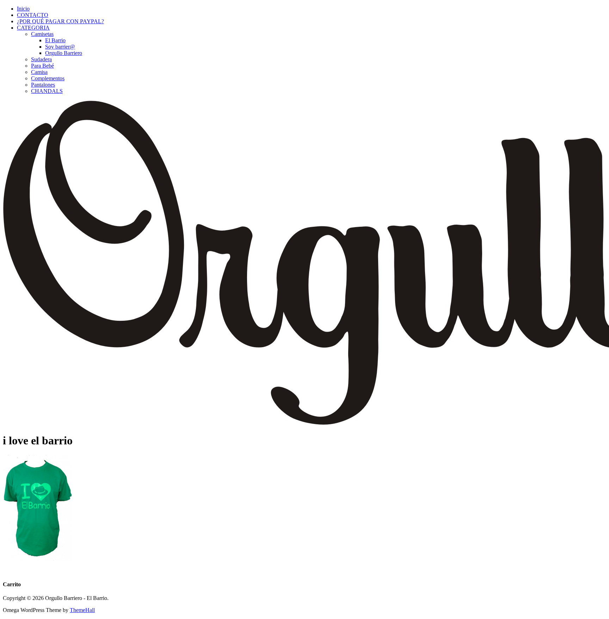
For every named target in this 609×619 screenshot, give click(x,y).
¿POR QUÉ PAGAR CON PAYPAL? (60, 21)
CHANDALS (47, 91)
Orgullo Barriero (63, 53)
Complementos (47, 78)
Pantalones (43, 85)
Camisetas (42, 34)
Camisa (39, 72)
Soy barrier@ (60, 47)
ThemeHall (82, 610)
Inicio (23, 9)
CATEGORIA (33, 28)
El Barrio (55, 40)
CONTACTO (32, 15)
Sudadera (41, 59)
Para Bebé (42, 66)
